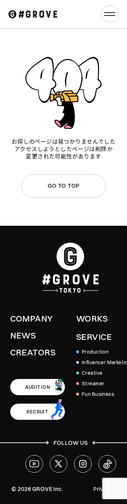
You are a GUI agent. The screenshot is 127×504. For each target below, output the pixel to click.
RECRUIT (37, 411)
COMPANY (31, 318)
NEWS (23, 335)
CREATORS (32, 352)
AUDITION (37, 387)
